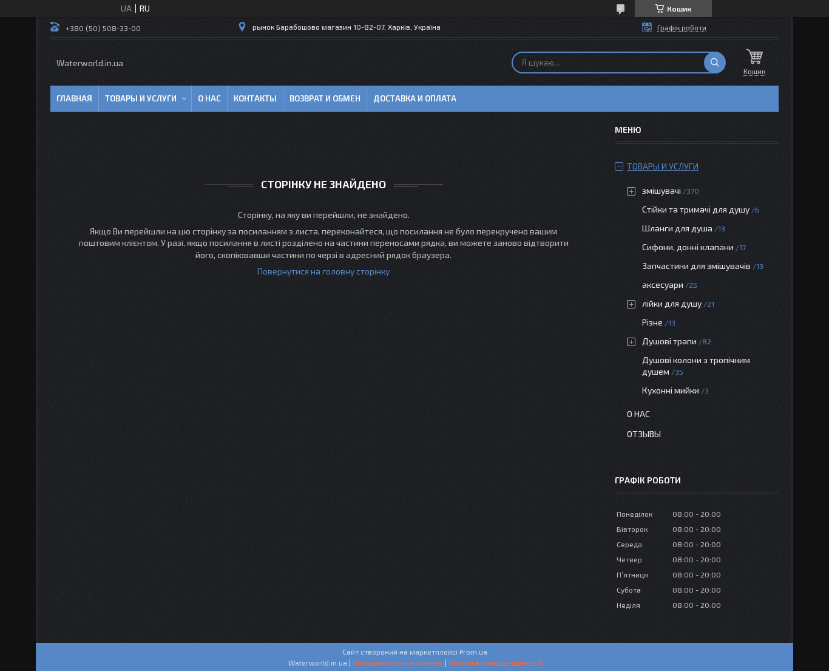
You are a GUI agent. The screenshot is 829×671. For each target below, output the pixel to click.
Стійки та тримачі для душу (695, 209)
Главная (74, 98)
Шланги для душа (677, 228)
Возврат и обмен (324, 98)
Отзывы (644, 434)
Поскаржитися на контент (398, 662)
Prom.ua (473, 651)
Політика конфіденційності (494, 662)
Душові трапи (669, 341)
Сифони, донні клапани (688, 247)
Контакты (255, 98)
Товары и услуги (141, 98)
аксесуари (662, 284)
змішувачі (661, 190)
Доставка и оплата (414, 98)
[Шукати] (715, 62)
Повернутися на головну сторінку (323, 271)
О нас (209, 98)
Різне (652, 322)
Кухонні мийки (670, 390)
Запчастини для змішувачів (696, 266)
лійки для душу (672, 303)
